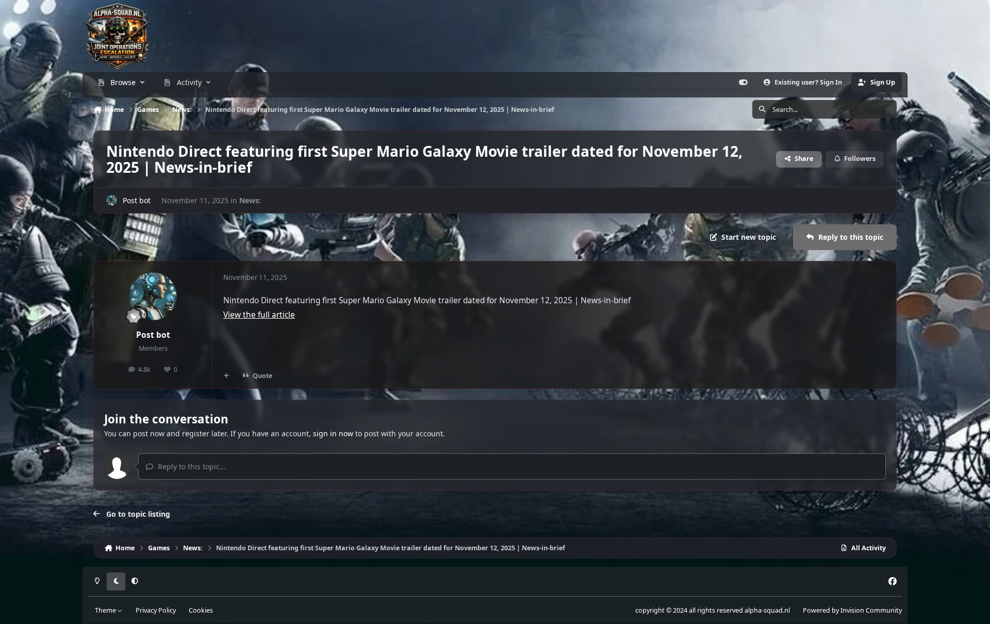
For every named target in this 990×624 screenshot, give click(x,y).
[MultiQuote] (226, 376)
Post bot (137, 200)
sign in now (333, 433)
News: (250, 200)
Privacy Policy (156, 610)
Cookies (201, 610)
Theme (106, 610)
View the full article (259, 314)
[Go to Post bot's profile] (111, 200)
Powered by (852, 610)
